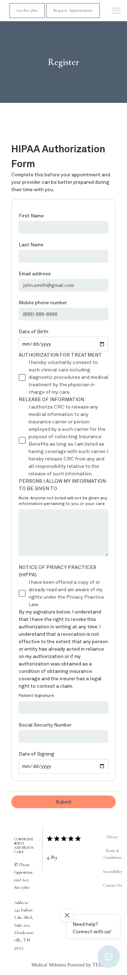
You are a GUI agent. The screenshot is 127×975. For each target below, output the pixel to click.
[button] (116, 11)
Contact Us (112, 885)
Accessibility (112, 871)
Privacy (112, 836)
